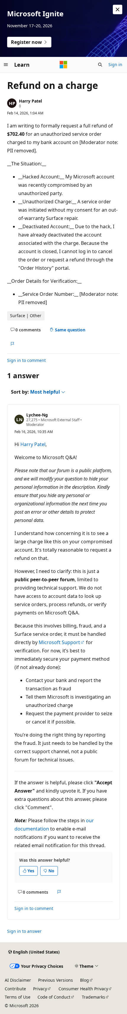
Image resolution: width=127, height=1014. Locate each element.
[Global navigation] (6, 64)
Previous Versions (55, 980)
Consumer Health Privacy (83, 988)
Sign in (115, 64)
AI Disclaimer (18, 980)
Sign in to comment (26, 360)
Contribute (15, 988)
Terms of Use (17, 997)
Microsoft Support (59, 642)
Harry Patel (30, 101)
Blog (84, 980)
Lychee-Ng (37, 415)
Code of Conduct (54, 997)
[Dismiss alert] (117, 9)
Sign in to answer (24, 931)
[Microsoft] (63, 64)
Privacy (40, 988)
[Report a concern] (12, 344)
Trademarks (93, 997)
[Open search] (100, 64)
